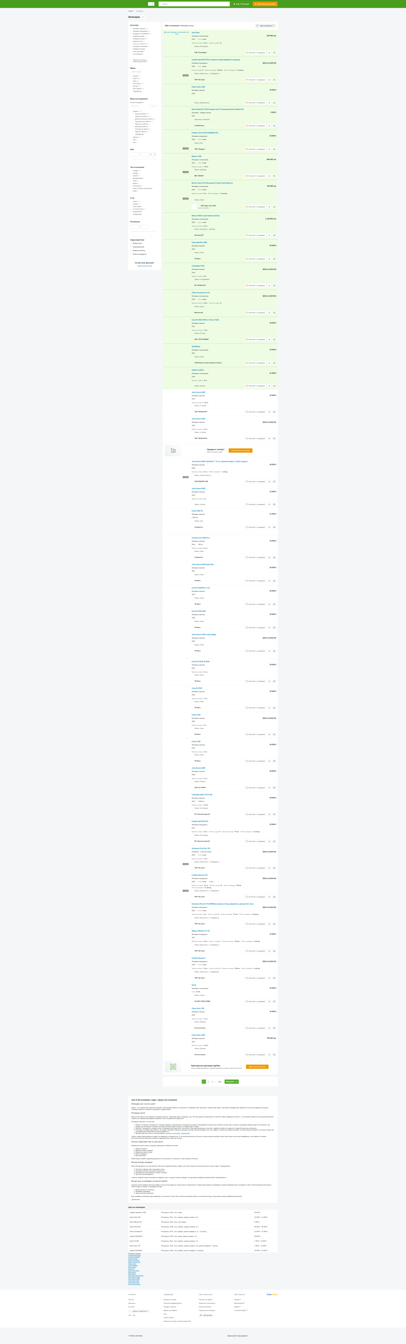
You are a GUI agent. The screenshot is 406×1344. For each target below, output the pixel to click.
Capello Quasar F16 (199, 875)
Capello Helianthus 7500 (138, 1212)
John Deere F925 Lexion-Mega (204, 634)
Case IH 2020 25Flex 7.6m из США (205, 320)
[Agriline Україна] (136, 4)
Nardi (194, 985)
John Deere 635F (198, 392)
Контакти (131, 1307)
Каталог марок (169, 1317)
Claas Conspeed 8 (136, 1231)
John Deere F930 (198, 419)
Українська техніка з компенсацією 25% (177, 1321)
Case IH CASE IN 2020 (201, 661)
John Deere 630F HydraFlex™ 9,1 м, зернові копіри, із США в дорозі (220, 461)
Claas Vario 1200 (198, 87)
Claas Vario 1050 (198, 1035)
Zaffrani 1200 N (198, 370)
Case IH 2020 (197, 688)
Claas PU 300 (134, 1241)
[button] (269, 52)
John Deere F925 (198, 488)
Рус (134, 1315)
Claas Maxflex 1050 (199, 242)
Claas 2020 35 (197, 511)
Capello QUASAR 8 (136, 1236)
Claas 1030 (196, 741)
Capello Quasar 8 (198, 958)
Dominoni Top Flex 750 (201, 848)
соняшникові (185, 1133)
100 (219, 1082)
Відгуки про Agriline (170, 1310)
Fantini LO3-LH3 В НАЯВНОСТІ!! (205, 133)
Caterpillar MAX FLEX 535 (202, 795)
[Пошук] (160, 4)
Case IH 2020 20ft (199, 611)
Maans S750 (196, 156)
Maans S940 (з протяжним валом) (205, 216)
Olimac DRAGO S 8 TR (201, 931)
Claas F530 (196, 715)
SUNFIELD (196, 347)
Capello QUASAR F (136, 1250)
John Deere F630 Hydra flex (203, 564)
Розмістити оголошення (241, 450)
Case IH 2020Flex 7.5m (201, 588)
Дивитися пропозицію (257, 1067)
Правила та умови (170, 1299)
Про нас (131, 1299)
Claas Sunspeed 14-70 (201, 293)
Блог (165, 1314)
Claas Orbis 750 (135, 1217)
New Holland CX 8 (136, 1222)
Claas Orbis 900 (135, 1227)
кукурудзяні (176, 1133)
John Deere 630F (198, 768)
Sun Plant (196, 33)
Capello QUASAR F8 (200, 821)
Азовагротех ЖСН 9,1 (201, 538)
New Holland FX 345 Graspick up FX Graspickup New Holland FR (218, 109)
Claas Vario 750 (198, 1008)
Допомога (131, 1303)
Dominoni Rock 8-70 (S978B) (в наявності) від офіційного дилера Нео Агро (223, 904)
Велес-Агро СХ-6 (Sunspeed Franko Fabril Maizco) (212, 183)
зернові (168, 1133)
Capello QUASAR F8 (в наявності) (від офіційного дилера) (216, 60)
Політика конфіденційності (173, 1303)
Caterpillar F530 (198, 266)
